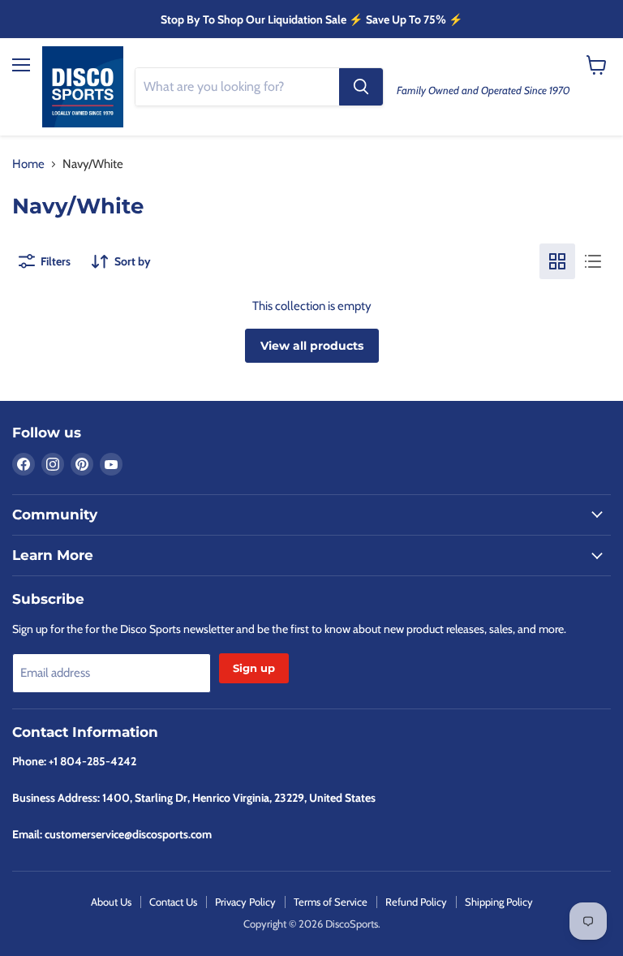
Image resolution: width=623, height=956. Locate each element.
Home (28, 164)
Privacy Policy (245, 901)
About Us (111, 901)
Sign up (254, 667)
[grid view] (557, 261)
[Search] (361, 87)
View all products (311, 345)
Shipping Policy (499, 901)
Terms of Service (330, 901)
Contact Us (173, 901)
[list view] (593, 261)
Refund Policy (416, 901)
